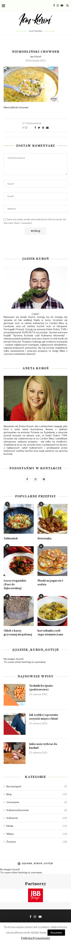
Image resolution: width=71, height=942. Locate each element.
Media (36, 825)
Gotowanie (36, 802)
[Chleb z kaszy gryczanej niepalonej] (19, 611)
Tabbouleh (11, 538)
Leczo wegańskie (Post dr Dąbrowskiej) (15, 584)
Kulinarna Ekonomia (36, 810)
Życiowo (36, 841)
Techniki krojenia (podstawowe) (41, 687)
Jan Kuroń (35, 56)
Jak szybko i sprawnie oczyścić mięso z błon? (43, 716)
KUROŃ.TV (29, 332)
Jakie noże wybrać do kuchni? (43, 746)
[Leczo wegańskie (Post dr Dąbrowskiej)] (19, 561)
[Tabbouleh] (19, 519)
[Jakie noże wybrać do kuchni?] (14, 753)
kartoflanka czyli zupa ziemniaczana (50, 632)
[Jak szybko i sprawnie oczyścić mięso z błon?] (14, 724)
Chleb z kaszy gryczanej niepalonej (18, 632)
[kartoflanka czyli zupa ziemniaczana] (53, 611)
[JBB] (35, 890)
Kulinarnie (36, 817)
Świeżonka (45, 538)
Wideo (36, 833)
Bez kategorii (36, 786)
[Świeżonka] (53, 519)
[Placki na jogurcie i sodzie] (53, 561)
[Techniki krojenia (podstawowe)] (14, 695)
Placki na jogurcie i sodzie (50, 582)
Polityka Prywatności (35, 938)
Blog (36, 794)
